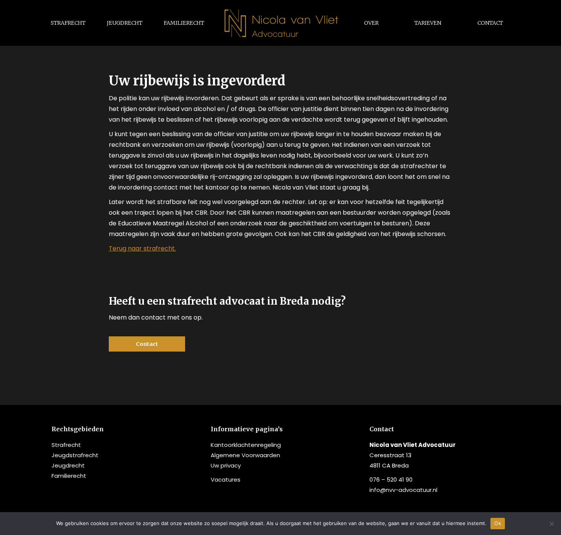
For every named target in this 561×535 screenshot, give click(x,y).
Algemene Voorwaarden (245, 455)
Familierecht (69, 476)
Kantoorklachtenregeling (246, 445)
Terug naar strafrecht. (142, 248)
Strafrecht (66, 445)
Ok (497, 523)
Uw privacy (226, 465)
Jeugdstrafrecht (75, 455)
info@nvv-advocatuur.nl (403, 490)
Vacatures (225, 480)
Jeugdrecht (68, 465)
